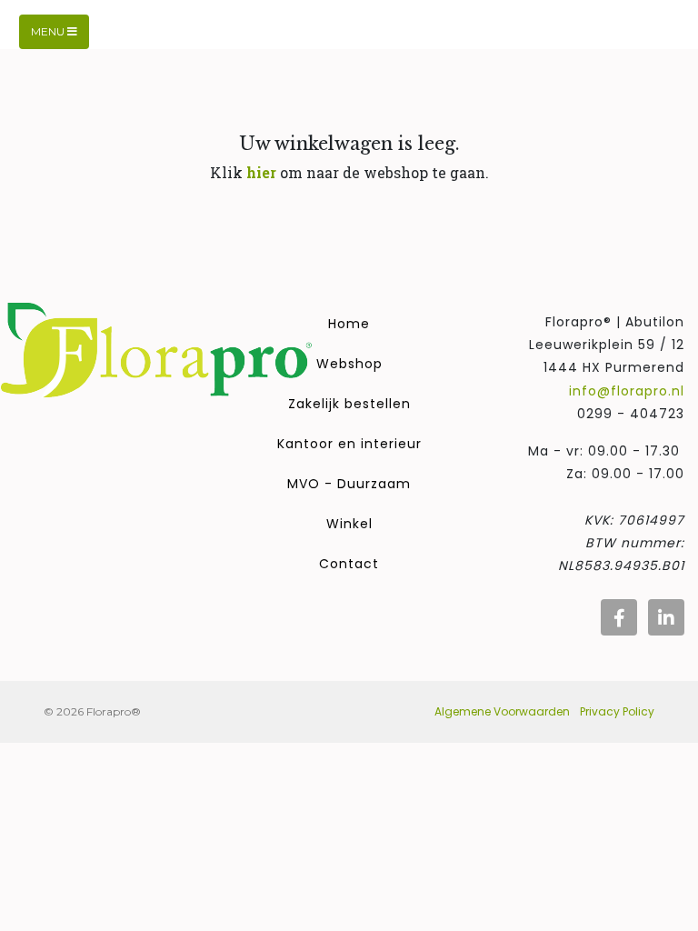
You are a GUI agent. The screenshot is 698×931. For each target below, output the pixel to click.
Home (349, 324)
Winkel (349, 524)
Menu (49, 31)
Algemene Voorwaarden (502, 711)
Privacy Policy (617, 711)
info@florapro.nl (626, 391)
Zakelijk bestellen (349, 404)
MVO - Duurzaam (349, 484)
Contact (349, 564)
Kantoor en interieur (349, 444)
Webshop (349, 364)
